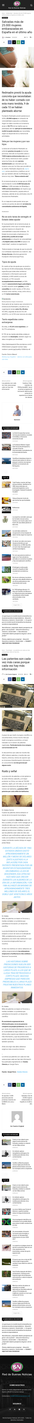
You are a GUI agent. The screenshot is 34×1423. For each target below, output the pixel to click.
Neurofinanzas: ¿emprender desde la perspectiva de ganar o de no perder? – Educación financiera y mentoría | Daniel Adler (17, 629)
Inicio (3, 13)
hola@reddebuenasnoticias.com (20, 1396)
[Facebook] (10, 42)
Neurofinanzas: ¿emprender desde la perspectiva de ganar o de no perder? (16, 634)
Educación (4, 449)
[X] (14, 42)
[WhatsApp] (18, 42)
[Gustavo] (3, 37)
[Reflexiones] (6, 510)
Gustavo (8, 37)
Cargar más (16, 605)
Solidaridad (9, 13)
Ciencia (4, 437)
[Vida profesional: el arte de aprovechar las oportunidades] (6, 500)
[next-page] (6, 472)
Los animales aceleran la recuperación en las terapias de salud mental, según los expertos (22, 532)
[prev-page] (3, 472)
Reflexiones (15, 507)
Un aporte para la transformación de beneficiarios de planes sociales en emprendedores (16, 622)
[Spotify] (19, 1409)
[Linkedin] (23, 42)
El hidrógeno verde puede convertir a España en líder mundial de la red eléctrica (20, 569)
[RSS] (15, 1409)
